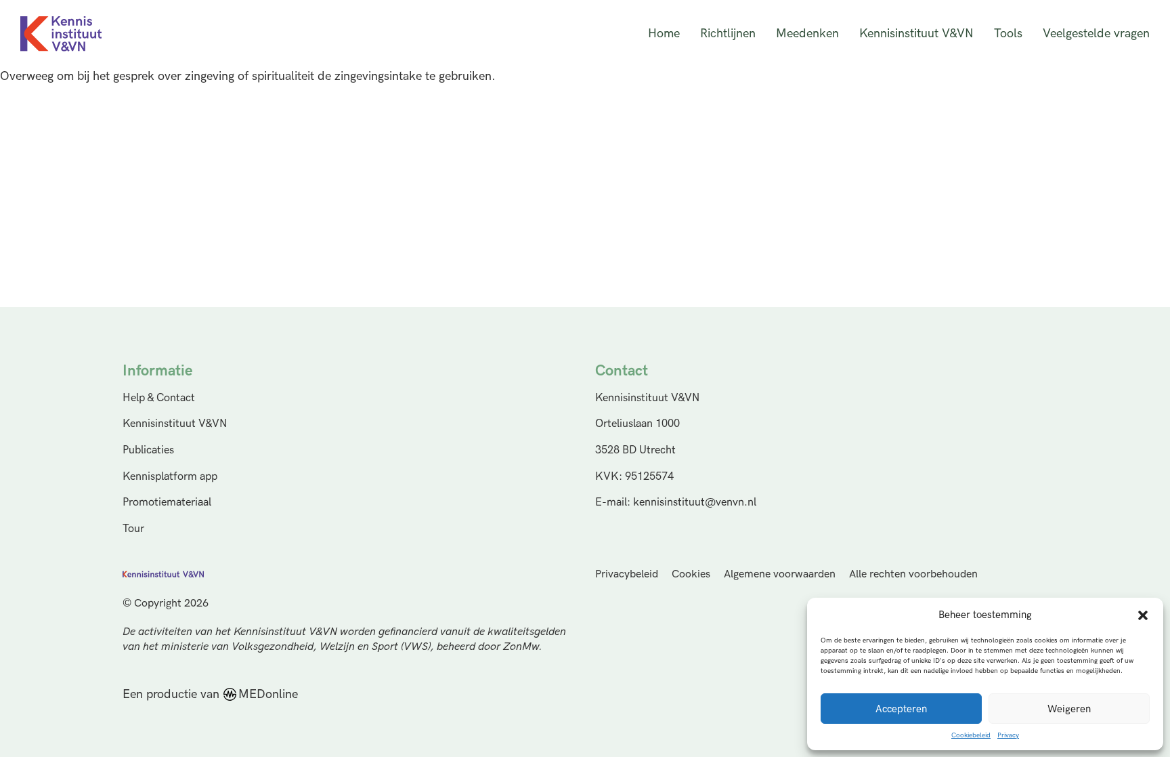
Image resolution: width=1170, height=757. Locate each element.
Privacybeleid (626, 574)
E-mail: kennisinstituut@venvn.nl (675, 502)
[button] (1143, 615)
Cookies (691, 574)
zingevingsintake (378, 76)
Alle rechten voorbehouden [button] (913, 574)
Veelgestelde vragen (1096, 33)
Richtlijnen (728, 33)
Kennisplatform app (170, 476)
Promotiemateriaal (167, 502)
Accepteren (901, 709)
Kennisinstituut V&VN (916, 33)
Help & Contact (159, 398)
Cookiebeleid (971, 735)
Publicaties (148, 450)
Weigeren (1069, 709)
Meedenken (807, 33)
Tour (133, 528)
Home (664, 33)
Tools (1008, 33)
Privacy (1008, 735)
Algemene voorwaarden (780, 574)
